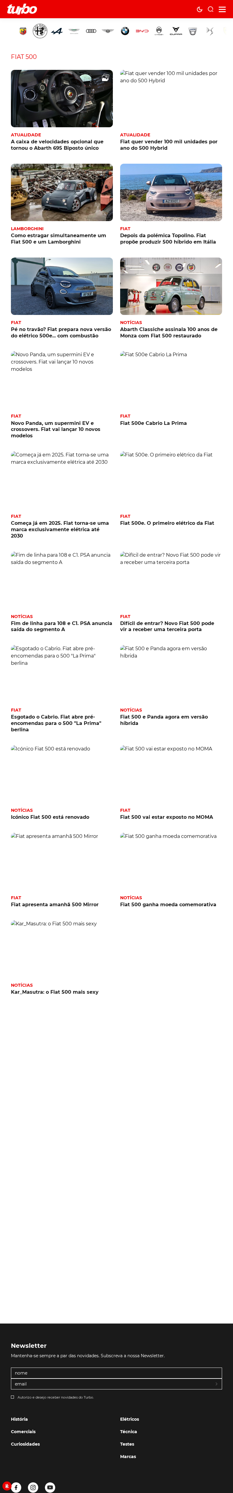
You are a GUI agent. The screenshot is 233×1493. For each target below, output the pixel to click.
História (19, 1419)
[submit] (217, 1384)
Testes (127, 1444)
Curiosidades (25, 1444)
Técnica (128, 1431)
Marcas (128, 1456)
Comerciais (23, 1431)
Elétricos (129, 1419)
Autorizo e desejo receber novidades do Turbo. (56, 1397)
